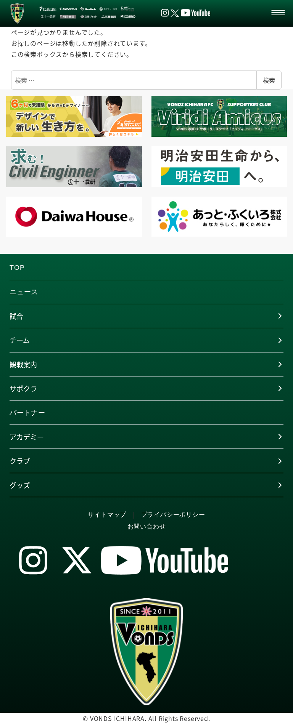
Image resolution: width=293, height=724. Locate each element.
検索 (269, 80)
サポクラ (23, 388)
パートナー (27, 412)
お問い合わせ (146, 526)
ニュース (24, 292)
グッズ (20, 485)
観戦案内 (23, 364)
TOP (17, 267)
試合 (16, 316)
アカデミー (27, 437)
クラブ (20, 461)
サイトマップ (107, 514)
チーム (20, 340)
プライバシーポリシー (173, 514)
